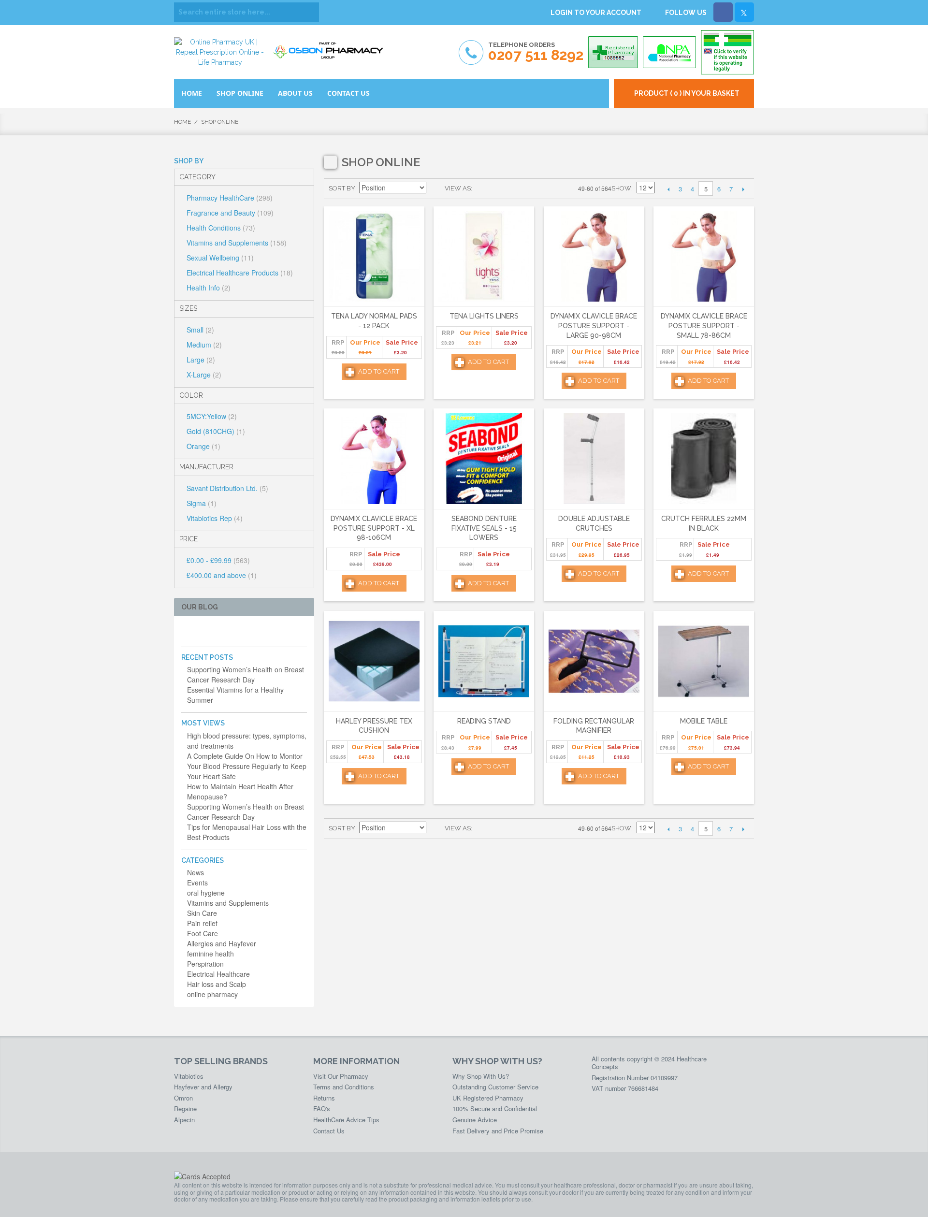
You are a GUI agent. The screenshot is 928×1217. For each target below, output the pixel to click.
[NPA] (669, 52)
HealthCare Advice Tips (346, 1119)
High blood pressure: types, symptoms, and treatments (246, 741)
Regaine (185, 1108)
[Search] (309, 12)
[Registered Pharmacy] (613, 52)
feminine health (210, 953)
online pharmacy (212, 994)
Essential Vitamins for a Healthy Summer (235, 695)
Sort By (342, 188)
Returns (324, 1097)
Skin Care (202, 913)
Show (621, 188)
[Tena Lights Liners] (484, 256)
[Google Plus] (217, 631)
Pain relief (202, 923)
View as (458, 188)
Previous (668, 189)
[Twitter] (744, 12)
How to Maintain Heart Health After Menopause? (240, 791)
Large (201, 359)
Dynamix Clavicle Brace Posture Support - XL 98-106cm (374, 528)
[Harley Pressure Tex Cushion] (374, 661)
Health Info (209, 287)
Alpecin (184, 1119)
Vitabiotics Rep (215, 518)
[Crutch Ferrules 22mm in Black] (703, 458)
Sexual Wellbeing (220, 257)
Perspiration (205, 964)
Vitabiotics (188, 1076)
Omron (183, 1097)
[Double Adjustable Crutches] (594, 458)
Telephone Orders (535, 52)
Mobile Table (703, 721)
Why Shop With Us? (480, 1076)
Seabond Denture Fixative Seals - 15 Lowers (484, 528)
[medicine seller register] (727, 52)
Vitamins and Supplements (237, 242)
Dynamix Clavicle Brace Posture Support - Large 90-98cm (594, 325)
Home (182, 121)
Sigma (202, 503)
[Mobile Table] (703, 661)
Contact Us (329, 1130)
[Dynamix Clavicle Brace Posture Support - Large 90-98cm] (594, 256)
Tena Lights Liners (484, 316)
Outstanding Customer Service (495, 1086)
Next (743, 189)
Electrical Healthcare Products (240, 272)
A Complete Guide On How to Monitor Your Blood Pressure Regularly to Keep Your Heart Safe (246, 766)
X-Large (204, 374)
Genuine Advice (474, 1119)
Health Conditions (221, 227)
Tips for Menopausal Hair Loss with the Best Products (246, 832)
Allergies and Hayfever (221, 943)
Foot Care (202, 933)
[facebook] (186, 631)
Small (200, 329)
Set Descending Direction (435, 188)
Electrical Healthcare (218, 974)
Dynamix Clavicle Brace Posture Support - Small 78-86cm (704, 325)
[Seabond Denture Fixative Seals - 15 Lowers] (484, 458)
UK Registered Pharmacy (487, 1097)
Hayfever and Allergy (203, 1086)
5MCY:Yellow (212, 416)
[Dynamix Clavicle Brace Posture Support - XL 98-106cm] (374, 458)
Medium (204, 344)
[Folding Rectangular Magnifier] (594, 661)
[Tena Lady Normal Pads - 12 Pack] (374, 256)
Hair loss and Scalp (216, 984)
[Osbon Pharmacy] (331, 47)
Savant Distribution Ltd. (227, 488)
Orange (203, 446)
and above (222, 575)
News (195, 872)
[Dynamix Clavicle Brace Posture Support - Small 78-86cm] (703, 256)
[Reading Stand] (484, 661)
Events (197, 882)
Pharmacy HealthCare (230, 198)
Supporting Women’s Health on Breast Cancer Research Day (245, 674)
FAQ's (321, 1108)
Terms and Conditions (343, 1086)
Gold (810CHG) (216, 431)
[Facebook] (723, 12)
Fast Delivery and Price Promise (497, 1130)
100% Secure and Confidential (494, 1108)
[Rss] (233, 631)
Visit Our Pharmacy (340, 1076)
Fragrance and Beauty (230, 212)
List (499, 188)
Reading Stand (484, 721)
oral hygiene (206, 893)
